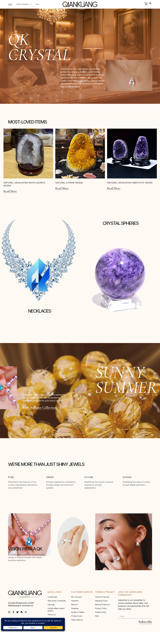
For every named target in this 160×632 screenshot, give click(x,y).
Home (10, 4)
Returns (74, 604)
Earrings (51, 604)
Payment (74, 601)
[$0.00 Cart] (145, 3)
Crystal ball (52, 597)
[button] (150, 3)
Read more (10, 191)
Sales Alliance (77, 620)
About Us (52, 614)
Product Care (76, 616)
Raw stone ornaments (57, 601)
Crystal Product (22, 4)
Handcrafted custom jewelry (56, 609)
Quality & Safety (77, 612)
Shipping (74, 608)
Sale (37, 4)
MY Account (76, 597)
